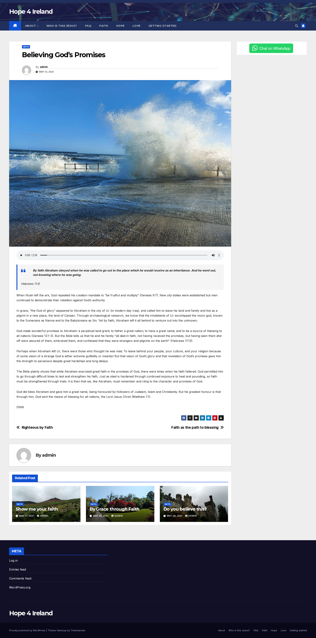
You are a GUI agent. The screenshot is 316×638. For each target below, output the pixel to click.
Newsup (61, 630)
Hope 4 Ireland (30, 11)
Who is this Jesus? (61, 25)
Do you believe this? (185, 509)
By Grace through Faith (114, 509)
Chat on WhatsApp (274, 48)
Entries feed (17, 569)
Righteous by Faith (37, 427)
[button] (296, 26)
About (31, 25)
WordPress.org (20, 587)
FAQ (88, 25)
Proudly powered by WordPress (27, 630)
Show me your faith (37, 509)
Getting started (162, 25)
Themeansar (78, 630)
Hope (120, 25)
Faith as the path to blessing (195, 427)
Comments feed (20, 578)
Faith (103, 25)
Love (136, 25)
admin (44, 67)
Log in (13, 560)
